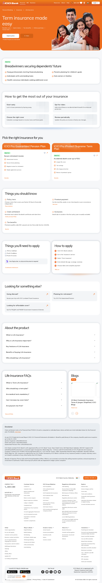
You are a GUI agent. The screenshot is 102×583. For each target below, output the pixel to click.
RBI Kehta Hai (65, 495)
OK (24, 576)
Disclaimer (28, 579)
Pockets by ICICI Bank (29, 542)
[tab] (73, 379)
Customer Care (27, 489)
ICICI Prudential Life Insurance (50, 493)
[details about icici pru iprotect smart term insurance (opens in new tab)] (97, 156)
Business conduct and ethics (12, 537)
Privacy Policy (37, 579)
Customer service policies (11, 534)
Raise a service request (30, 498)
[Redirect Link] (47, 153)
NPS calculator (85, 556)
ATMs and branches (29, 544)
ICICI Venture (46, 498)
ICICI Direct (45, 500)
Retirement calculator (86, 550)
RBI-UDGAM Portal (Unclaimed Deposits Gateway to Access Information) (69, 513)
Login (94, 3)
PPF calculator (84, 559)
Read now (74, 407)
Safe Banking (65, 486)
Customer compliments (29, 520)
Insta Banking (27, 547)
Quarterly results (47, 534)
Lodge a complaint (28, 502)
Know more (6, 29)
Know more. (18, 577)
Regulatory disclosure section (69, 498)
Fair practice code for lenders (12, 543)
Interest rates (84, 486)
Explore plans (11, 36)
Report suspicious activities (31, 500)
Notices (64, 538)
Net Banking (27, 534)
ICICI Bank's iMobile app (30, 537)
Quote (7, 229)
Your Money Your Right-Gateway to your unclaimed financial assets (70, 521)
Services (55, 204)
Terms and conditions (86, 494)
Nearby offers (8, 553)
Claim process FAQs (10, 216)
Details (6, 178)
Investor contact (47, 539)
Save (27, 36)
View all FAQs (9, 414)
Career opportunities (10, 529)
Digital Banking (28, 529)
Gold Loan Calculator (86, 561)
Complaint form (28, 505)
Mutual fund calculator (86, 541)
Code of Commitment (48, 579)
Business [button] (32, 3)
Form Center (27, 495)
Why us (57, 269)
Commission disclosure (11, 267)
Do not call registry (9, 532)
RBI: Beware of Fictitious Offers (70, 493)
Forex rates (84, 491)
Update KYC (8, 556)
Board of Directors (66, 529)
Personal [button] (22, 3)
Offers (6, 551)
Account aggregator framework (32, 511)
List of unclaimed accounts (30, 514)
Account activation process (88, 504)
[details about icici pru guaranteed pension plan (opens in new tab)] (47, 153)
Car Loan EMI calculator (87, 538)
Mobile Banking (28, 532)
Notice (44, 537)
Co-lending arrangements (11, 558)
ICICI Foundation (47, 486)
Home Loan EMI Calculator (87, 536)
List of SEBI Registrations (68, 516)
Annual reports (46, 529)
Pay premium (9, 206)
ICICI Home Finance (48, 506)
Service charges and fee (87, 489)
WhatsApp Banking (29, 539)
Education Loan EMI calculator (88, 547)
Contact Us (26, 486)
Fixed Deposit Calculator (87, 529)
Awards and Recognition (68, 532)
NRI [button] (28, 3)
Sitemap (7, 548)
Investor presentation (48, 532)
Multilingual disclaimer (10, 546)
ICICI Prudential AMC (48, 495)
